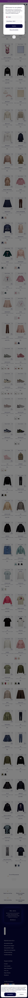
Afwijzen (22, 994)
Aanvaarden (10, 994)
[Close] (14, 36)
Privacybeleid (18, 989)
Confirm (14, 26)
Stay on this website (14, 29)
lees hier (24, 989)
